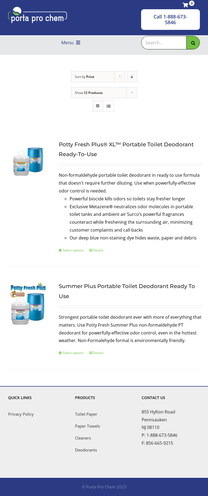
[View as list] (108, 106)
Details (98, 250)
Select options (73, 250)
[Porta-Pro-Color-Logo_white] (37, 9)
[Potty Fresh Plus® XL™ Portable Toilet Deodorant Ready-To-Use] (28, 161)
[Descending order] (132, 76)
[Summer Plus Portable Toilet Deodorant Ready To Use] (28, 303)
